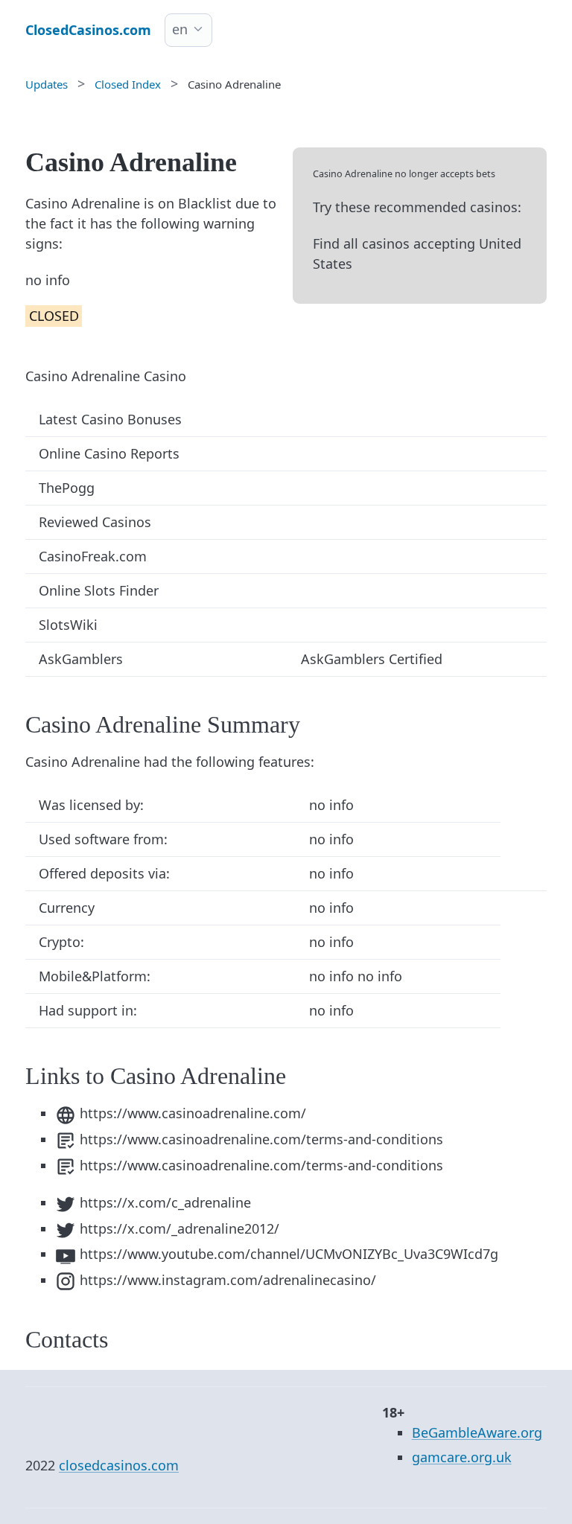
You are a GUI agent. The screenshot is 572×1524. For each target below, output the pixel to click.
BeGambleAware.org (477, 1432)
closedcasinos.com (119, 1465)
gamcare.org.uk (462, 1457)
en (180, 29)
